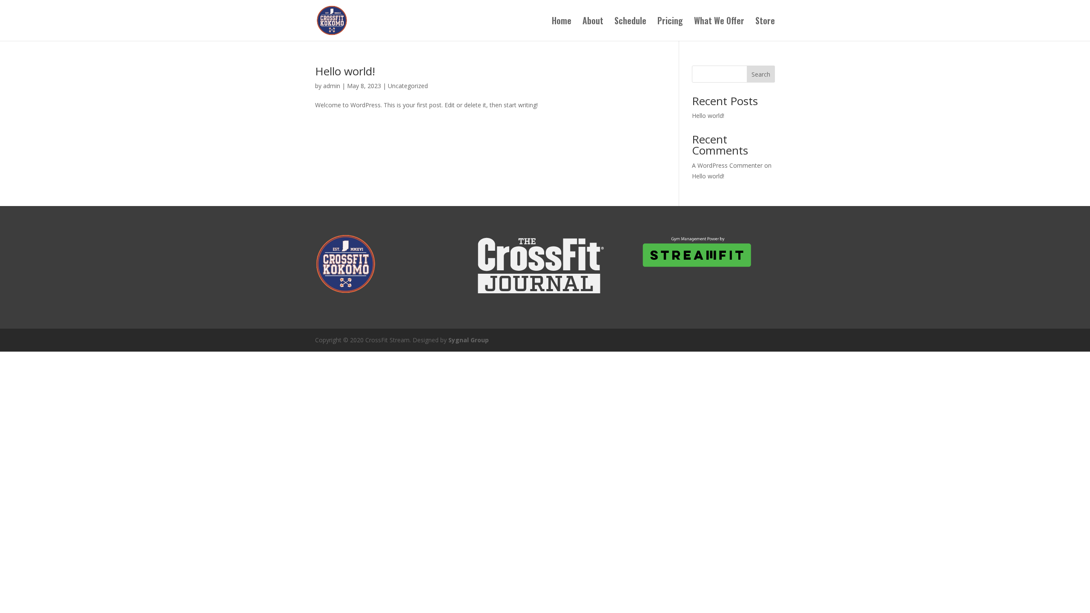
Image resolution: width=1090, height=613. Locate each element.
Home (561, 22)
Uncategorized (408, 86)
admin (331, 86)
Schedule (630, 22)
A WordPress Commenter (727, 165)
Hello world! (345, 71)
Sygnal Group (468, 340)
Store (765, 22)
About (592, 22)
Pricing (670, 22)
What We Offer (719, 22)
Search (761, 74)
